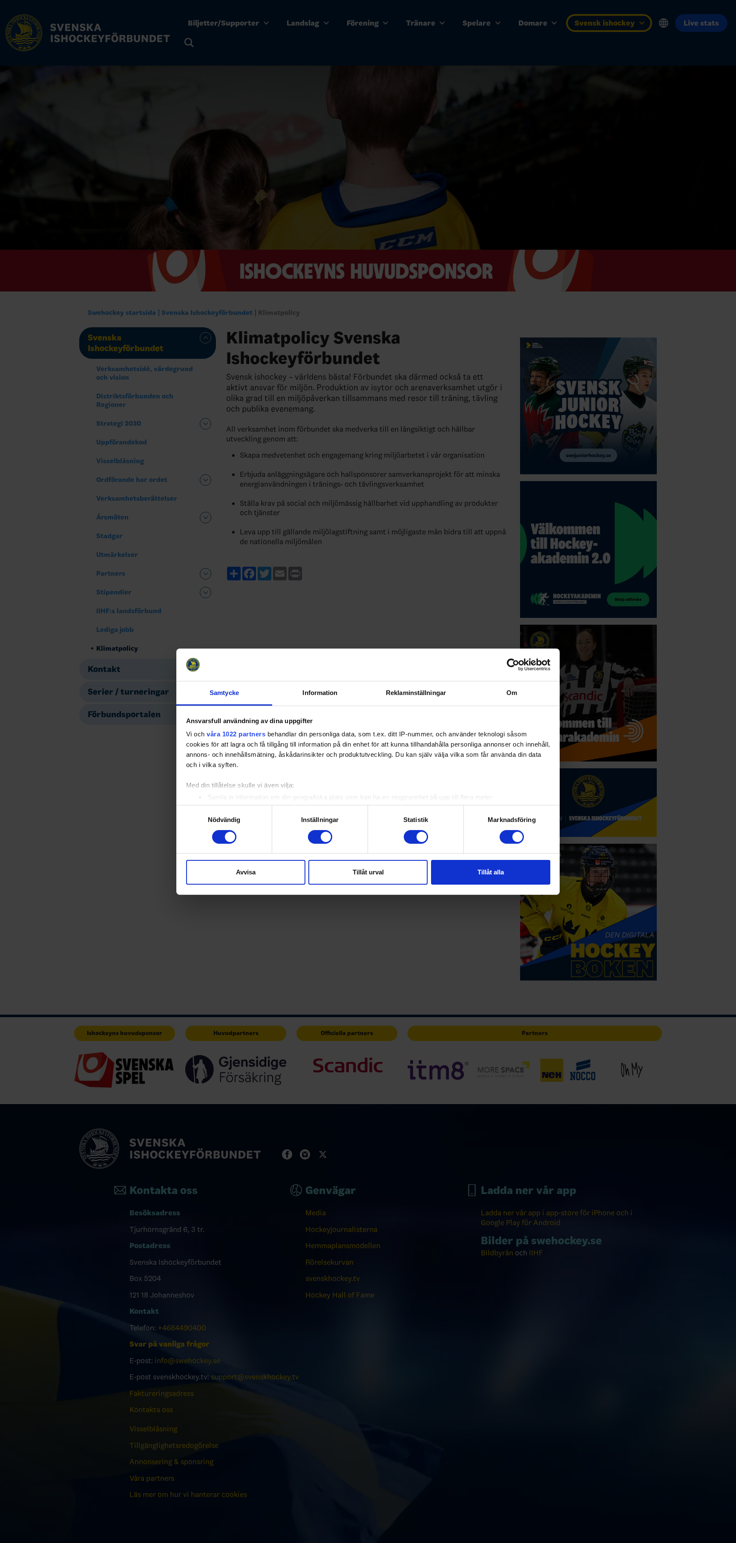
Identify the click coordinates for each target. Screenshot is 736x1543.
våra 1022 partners (236, 734)
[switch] (320, 837)
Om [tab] (511, 692)
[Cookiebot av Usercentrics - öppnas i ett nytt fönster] (513, 664)
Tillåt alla (490, 872)
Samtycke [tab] (224, 692)
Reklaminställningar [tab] (416, 692)
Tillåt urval (368, 872)
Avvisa (246, 872)
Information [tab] (319, 692)
